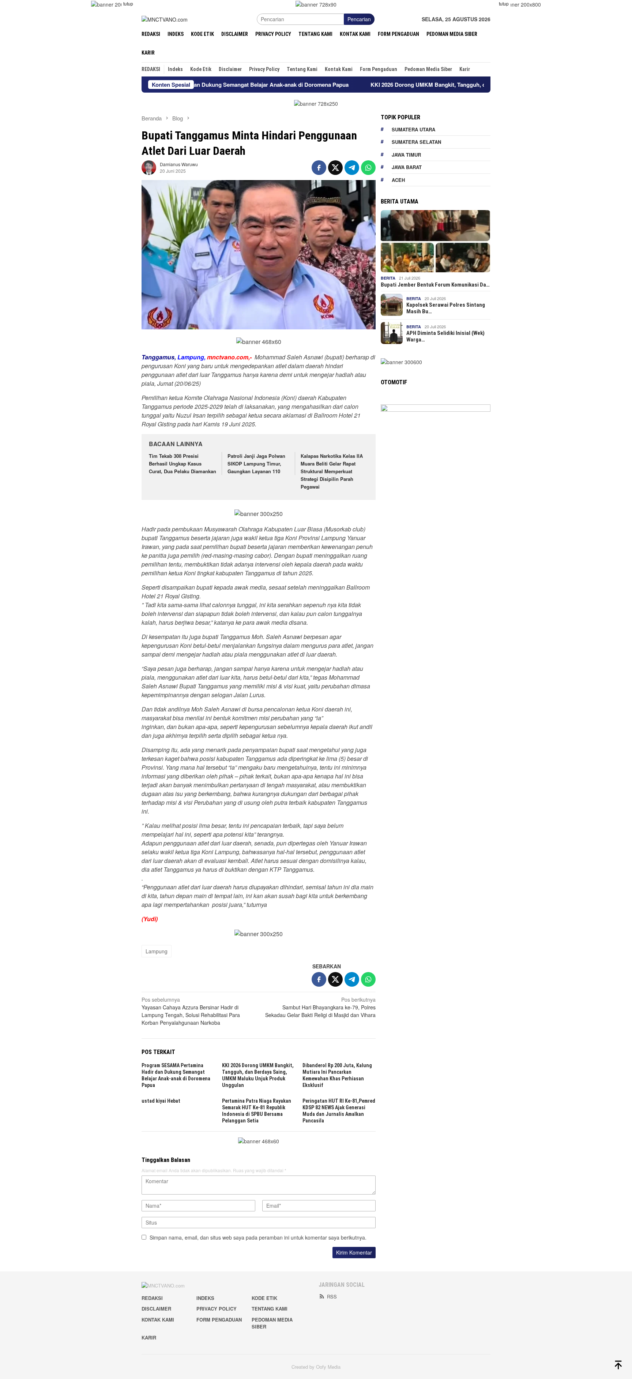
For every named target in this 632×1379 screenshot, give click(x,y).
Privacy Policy (216, 1308)
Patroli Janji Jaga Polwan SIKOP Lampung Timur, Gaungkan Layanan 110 (256, 463)
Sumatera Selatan (416, 141)
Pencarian (359, 19)
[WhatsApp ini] (368, 167)
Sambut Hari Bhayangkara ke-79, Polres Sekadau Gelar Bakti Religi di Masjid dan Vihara (320, 1007)
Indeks (205, 1297)
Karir (149, 1337)
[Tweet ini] (335, 167)
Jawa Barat (407, 167)
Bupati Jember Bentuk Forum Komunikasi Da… (435, 284)
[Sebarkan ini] (319, 167)
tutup (128, 3)
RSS (332, 1296)
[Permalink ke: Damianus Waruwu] (149, 167)
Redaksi (152, 1297)
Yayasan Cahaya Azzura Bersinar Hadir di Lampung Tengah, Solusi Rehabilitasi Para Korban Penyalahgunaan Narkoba (191, 1011)
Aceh (398, 179)
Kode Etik (264, 1297)
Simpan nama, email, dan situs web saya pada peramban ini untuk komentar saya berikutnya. (258, 1237)
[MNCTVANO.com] (165, 18)
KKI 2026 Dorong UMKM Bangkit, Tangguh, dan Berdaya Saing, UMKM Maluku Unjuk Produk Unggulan (456, 84)
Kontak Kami (158, 1319)
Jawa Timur (406, 154)
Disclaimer (156, 1308)
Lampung (157, 951)
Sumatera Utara (413, 129)
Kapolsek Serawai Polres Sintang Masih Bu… (445, 308)
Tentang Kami (269, 1308)
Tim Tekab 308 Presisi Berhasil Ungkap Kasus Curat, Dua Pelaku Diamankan (182, 463)
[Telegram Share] (352, 167)
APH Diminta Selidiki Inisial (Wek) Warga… (445, 336)
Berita (388, 278)
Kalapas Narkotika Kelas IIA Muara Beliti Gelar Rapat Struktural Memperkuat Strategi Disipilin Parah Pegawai (332, 471)
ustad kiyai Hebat (161, 1101)
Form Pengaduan (219, 1319)
